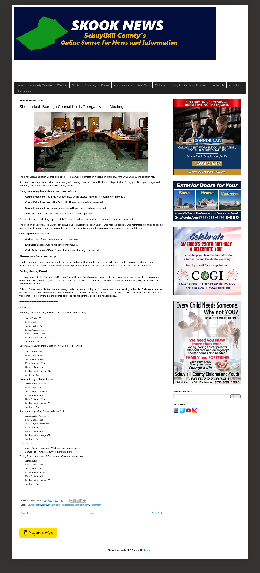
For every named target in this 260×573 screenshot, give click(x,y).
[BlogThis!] (74, 501)
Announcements (123, 85)
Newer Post (25, 513)
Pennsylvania (54, 505)
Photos (105, 85)
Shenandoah (95, 505)
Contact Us (218, 85)
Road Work (143, 85)
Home (20, 85)
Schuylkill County (82, 505)
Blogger (148, 550)
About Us (234, 85)
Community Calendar (40, 85)
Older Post (157, 513)
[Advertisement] (83, 68)
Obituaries (161, 85)
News (44, 505)
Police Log (90, 85)
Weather (62, 85)
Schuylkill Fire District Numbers (189, 85)
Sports (75, 85)
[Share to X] (78, 501)
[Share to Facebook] (81, 501)
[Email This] (71, 501)
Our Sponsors (24, 91)
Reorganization (67, 505)
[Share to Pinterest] (84, 501)
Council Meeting (34, 505)
